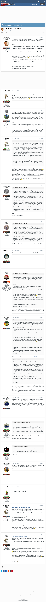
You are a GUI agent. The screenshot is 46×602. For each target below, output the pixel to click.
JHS (6, 486)
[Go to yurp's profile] (6, 449)
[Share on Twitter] (1, 571)
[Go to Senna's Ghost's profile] (6, 469)
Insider (6, 271)
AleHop (6, 185)
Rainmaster (6, 317)
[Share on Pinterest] (12, 571)
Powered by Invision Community (23, 600)
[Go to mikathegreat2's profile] (6, 256)
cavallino (7, 30)
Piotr (6, 110)
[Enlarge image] (28, 57)
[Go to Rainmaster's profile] (6, 323)
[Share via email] (10, 571)
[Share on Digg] (5, 571)
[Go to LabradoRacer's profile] (6, 227)
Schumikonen (6, 90)
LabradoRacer (6, 221)
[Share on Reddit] (8, 571)
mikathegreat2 (6, 250)
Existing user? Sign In (34, 4)
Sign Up (42, 4)
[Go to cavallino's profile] (2, 29)
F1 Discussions (17, 30)
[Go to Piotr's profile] (6, 116)
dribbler (6, 397)
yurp (6, 443)
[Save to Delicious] (7, 571)
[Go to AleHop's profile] (6, 191)
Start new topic (41, 32)
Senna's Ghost (6, 463)
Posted (15, 37)
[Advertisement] (23, 15)
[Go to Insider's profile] (6, 277)
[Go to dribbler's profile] (6, 403)
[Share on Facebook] (3, 571)
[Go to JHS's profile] (6, 492)
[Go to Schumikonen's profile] (6, 96)
